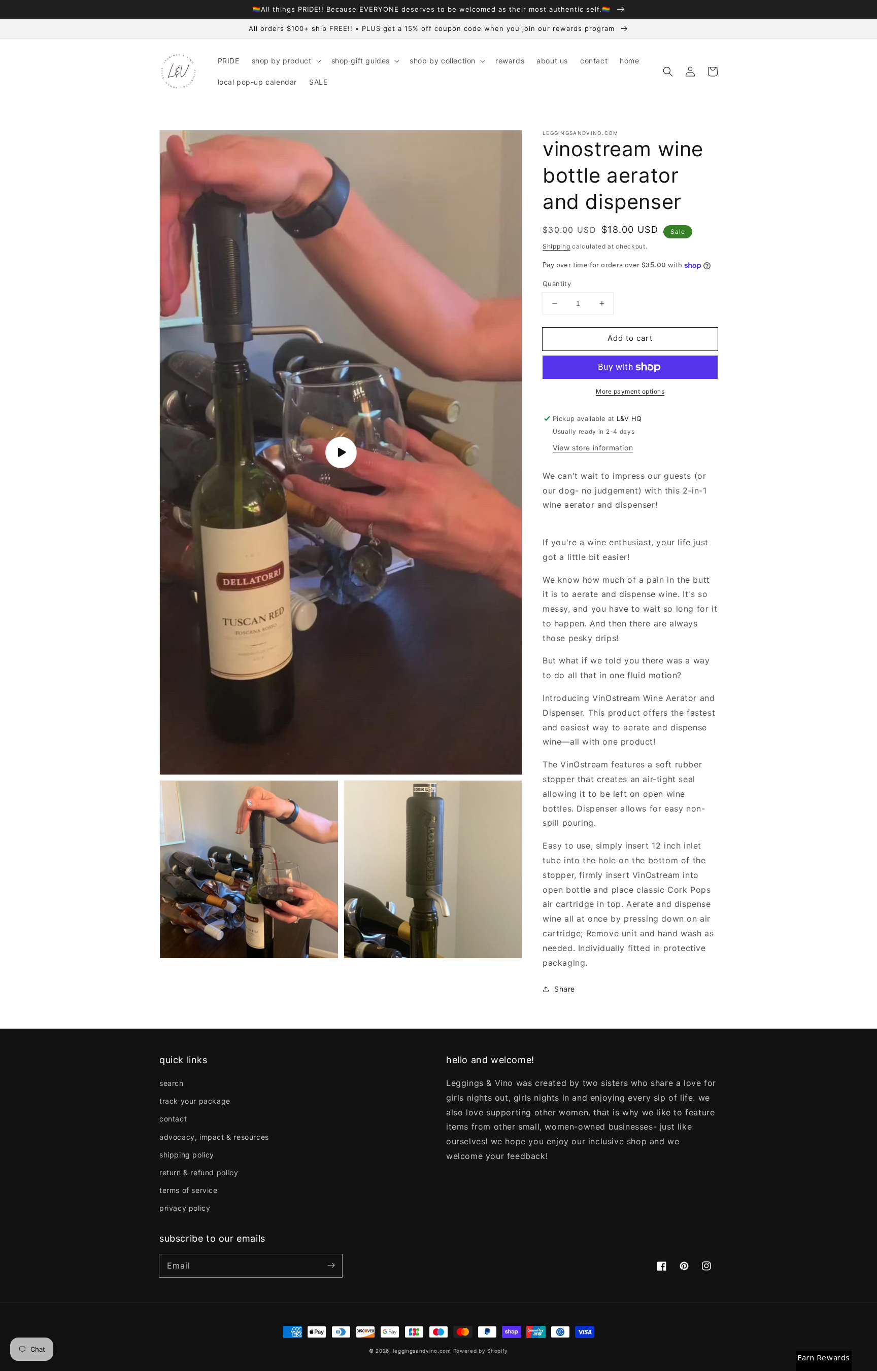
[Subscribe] (331, 1265)
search (171, 1083)
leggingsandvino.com (422, 1351)
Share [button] (564, 989)
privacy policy (184, 1208)
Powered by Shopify (481, 1351)
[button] (285, 61)
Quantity (557, 283)
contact (173, 1118)
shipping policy (186, 1154)
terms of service (188, 1190)
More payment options (630, 391)
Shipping (556, 246)
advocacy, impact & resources (214, 1137)
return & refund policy (198, 1172)
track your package (194, 1101)
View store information (593, 447)
